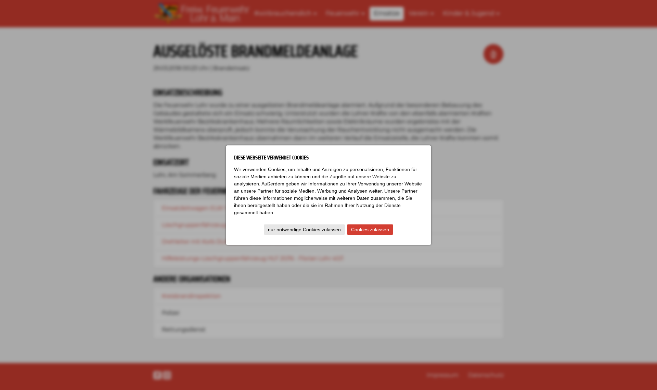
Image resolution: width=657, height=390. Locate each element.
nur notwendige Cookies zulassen (304, 229)
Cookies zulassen (370, 229)
